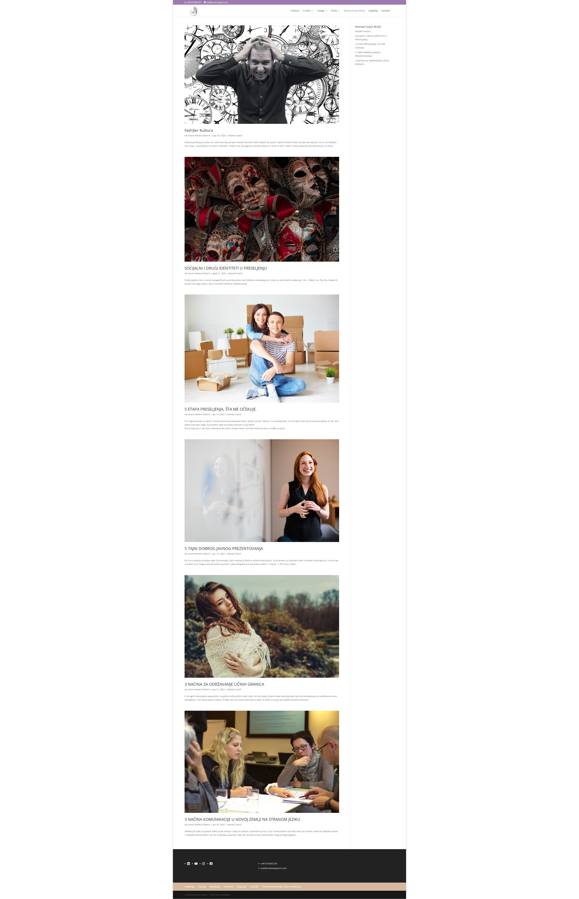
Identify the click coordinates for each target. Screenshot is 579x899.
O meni (306, 11)
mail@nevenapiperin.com (273, 868)
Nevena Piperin (202, 135)
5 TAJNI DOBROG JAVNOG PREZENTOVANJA (224, 548)
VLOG (334, 11)
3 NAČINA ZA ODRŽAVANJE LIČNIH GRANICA (224, 684)
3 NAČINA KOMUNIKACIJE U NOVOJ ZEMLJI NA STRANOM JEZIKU (242, 819)
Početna (295, 11)
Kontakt (386, 11)
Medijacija (215, 886)
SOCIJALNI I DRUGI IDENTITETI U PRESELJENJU (226, 268)
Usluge (320, 11)
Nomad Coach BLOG (354, 11)
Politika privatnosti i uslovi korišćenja (282, 886)
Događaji (373, 11)
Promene (228, 886)
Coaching (189, 886)
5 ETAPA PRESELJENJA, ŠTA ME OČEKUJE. (221, 409)
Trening (202, 886)
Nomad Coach (235, 135)
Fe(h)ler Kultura (199, 130)
